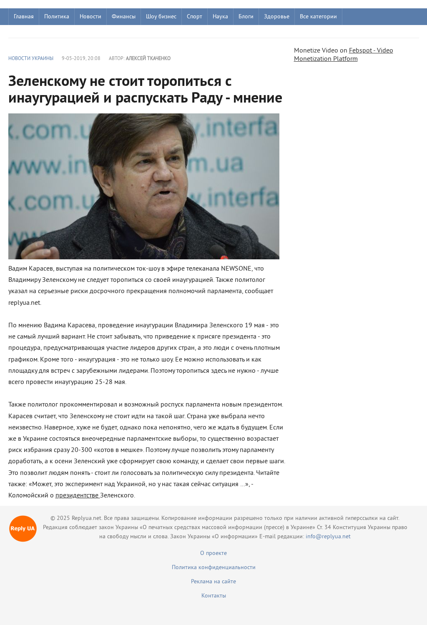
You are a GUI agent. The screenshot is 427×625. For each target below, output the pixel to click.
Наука (220, 16)
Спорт (194, 16)
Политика (56, 16)
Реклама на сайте (213, 581)
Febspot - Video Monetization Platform (343, 55)
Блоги (246, 16)
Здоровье (276, 16)
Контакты (213, 596)
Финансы (124, 16)
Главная (24, 16)
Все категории (318, 16)
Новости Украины (30, 59)
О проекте (213, 553)
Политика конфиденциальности (214, 567)
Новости (90, 16)
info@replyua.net (328, 536)
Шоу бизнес (161, 16)
